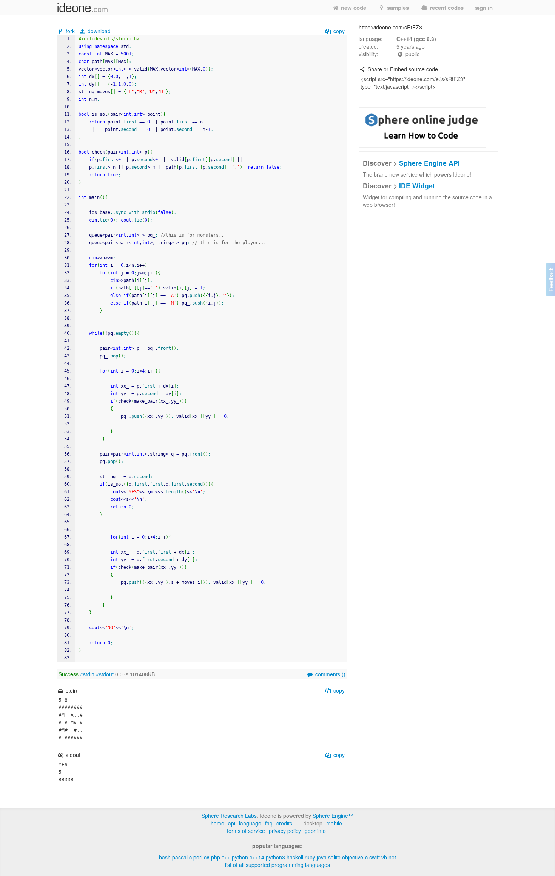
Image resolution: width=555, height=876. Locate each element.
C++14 (257, 857)
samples (397, 7)
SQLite (334, 857)
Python (240, 857)
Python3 (275, 857)
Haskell (295, 857)
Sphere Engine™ (333, 815)
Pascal (180, 857)
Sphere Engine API (429, 163)
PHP (215, 857)
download (98, 31)
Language (250, 823)
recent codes (446, 7)
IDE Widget (417, 185)
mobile (334, 823)
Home (217, 823)
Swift (374, 857)
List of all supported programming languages (277, 864)
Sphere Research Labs (229, 815)
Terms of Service (246, 830)
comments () (329, 674)
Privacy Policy (285, 830)
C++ (226, 857)
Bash (165, 857)
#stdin (87, 674)
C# (207, 857)
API (231, 823)
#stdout (105, 674)
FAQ (269, 823)
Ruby (310, 857)
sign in (484, 7)
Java (322, 857)
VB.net (388, 857)
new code (352, 7)
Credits (284, 823)
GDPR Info (315, 830)
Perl (197, 857)
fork (70, 31)
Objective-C (355, 857)
